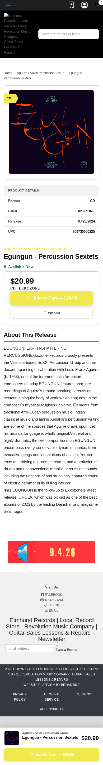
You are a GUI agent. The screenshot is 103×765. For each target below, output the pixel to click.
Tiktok (53, 605)
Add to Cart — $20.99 (55, 298)
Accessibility (51, 709)
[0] (98, 6)
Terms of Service (52, 696)
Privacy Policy (20, 696)
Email (53, 610)
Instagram (53, 600)
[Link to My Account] (84, 6)
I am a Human (67, 650)
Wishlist (54, 313)
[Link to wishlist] (71, 6)
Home (8, 73)
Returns (83, 694)
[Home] (17, 34)
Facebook (53, 595)
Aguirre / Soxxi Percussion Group (40, 73)
